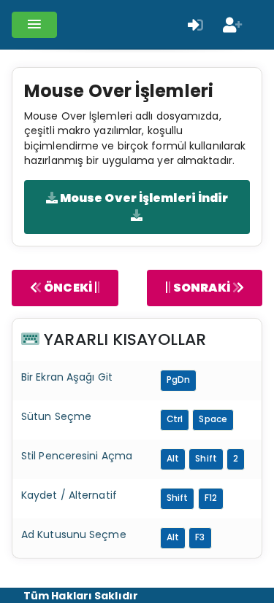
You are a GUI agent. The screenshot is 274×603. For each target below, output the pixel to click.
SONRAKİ (201, 287)
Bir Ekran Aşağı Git (67, 377)
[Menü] (34, 25)
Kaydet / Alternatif (69, 495)
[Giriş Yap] (196, 25)
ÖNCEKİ (68, 287)
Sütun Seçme (56, 416)
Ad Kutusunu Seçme (73, 534)
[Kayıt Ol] (232, 25)
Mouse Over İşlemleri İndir (143, 198)
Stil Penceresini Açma (76, 455)
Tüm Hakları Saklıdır (80, 595)
